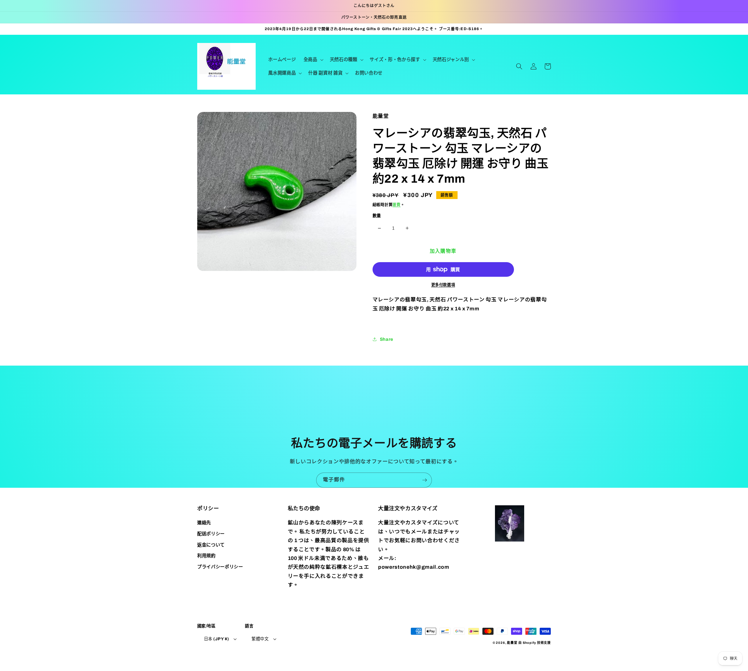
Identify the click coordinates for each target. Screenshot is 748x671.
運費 (396, 205)
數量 (377, 215)
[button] (313, 59)
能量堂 (512, 642)
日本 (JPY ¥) (216, 639)
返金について (211, 544)
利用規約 (206, 555)
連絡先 (204, 522)
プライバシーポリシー (220, 566)
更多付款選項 (443, 285)
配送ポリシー (211, 533)
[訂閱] (425, 480)
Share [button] (386, 339)
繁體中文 (260, 639)
